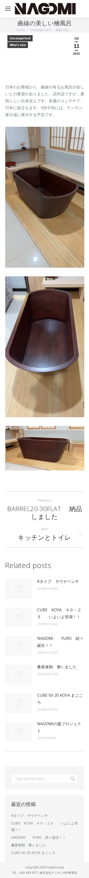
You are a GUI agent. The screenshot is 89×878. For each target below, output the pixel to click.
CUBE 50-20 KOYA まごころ (60, 699)
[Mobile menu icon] (8, 9)
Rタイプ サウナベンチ (58, 581)
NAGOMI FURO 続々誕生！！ (60, 642)
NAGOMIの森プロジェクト (59, 727)
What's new (18, 45)
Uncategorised (20, 38)
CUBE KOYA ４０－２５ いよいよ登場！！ (59, 613)
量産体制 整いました (57, 667)
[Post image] (18, 589)
